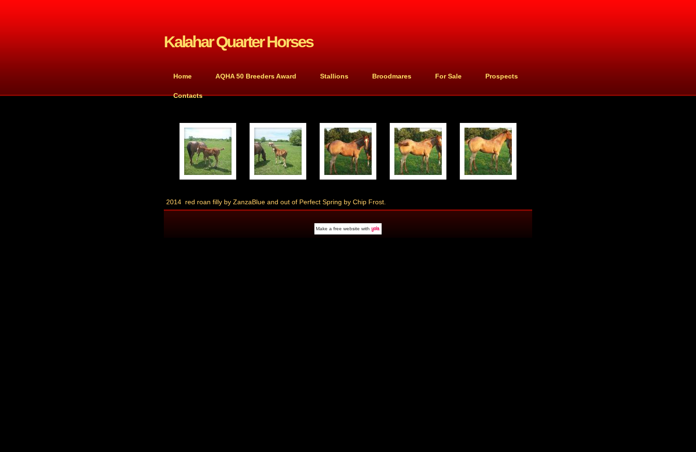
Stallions (334, 76)
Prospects (501, 76)
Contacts (188, 95)
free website (346, 228)
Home (182, 76)
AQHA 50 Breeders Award (255, 76)
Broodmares (391, 76)
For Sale (448, 76)
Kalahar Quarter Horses (238, 42)
